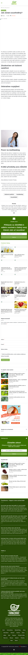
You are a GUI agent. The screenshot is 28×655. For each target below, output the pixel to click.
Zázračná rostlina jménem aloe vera (17, 397)
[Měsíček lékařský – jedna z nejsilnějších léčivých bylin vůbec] (4, 381)
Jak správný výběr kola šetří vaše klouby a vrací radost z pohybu (14, 516)
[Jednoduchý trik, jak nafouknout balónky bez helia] (7, 262)
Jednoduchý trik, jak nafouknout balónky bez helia (6, 269)
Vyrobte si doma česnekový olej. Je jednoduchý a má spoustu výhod (21, 269)
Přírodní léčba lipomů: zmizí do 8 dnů (17, 486)
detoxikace (6, 632)
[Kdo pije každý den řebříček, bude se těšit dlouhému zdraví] (4, 387)
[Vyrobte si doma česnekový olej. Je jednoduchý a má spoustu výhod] (21, 262)
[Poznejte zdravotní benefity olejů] (7, 249)
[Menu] (1, 3)
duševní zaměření (9, 194)
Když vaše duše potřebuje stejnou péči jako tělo (10, 527)
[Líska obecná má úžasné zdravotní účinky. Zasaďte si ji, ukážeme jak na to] (4, 393)
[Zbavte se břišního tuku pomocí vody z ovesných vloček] (4, 477)
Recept (11, 637)
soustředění (14, 197)
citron (24, 630)
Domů (3, 7)
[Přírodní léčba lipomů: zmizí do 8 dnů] (4, 488)
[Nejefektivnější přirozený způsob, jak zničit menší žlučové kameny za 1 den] (7, 304)
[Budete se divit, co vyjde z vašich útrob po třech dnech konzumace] (4, 471)
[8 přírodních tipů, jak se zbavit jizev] (21, 277)
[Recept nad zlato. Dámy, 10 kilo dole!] (4, 483)
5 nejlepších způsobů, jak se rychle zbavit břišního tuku (20, 296)
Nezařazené (7, 7)
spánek (16, 637)
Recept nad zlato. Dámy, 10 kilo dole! (17, 481)
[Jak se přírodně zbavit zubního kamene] (21, 249)
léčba (4, 635)
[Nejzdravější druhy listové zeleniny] (7, 277)
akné (3, 630)
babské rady (18, 630)
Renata (3, 15)
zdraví (16, 640)
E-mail (2, 344)
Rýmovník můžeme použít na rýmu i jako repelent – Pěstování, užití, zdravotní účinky (17, 375)
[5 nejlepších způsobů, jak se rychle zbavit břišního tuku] (21, 290)
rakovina (5, 637)
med (9, 635)
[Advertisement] (14, 36)
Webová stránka (4, 349)
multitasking (20, 194)
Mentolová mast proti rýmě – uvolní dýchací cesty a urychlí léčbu (20, 310)
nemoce (14, 635)
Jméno (2, 339)
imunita (18, 632)
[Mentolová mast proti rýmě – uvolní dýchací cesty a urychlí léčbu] (21, 304)
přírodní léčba (21, 635)
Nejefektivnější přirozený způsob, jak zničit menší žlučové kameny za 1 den (6, 310)
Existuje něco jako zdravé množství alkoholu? (10, 566)
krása (23, 632)
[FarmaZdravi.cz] (14, 3)
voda (11, 640)
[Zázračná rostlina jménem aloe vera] (4, 398)
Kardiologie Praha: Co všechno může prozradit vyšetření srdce (13, 538)
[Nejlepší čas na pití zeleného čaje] (7, 290)
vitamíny (23, 637)
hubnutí (12, 632)
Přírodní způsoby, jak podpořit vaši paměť (9, 555)
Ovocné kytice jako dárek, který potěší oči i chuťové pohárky (13, 505)
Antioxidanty (10, 630)
